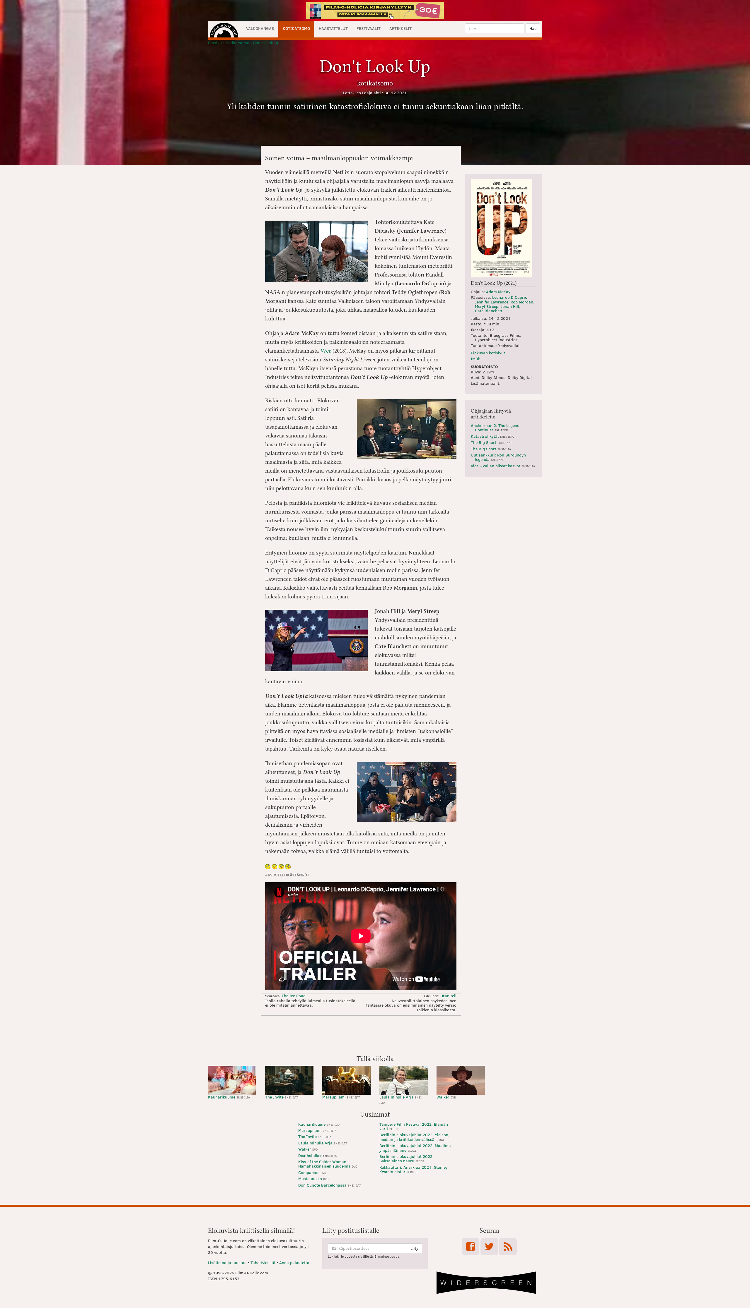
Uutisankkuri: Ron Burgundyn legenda (498, 457)
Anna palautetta (294, 1262)
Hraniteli (448, 995)
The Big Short (491, 442)
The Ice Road (294, 995)
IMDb (475, 358)
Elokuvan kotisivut (488, 353)
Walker (446, 1097)
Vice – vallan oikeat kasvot (503, 465)
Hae (532, 28)
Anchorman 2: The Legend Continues (495, 427)
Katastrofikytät (492, 436)
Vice (325, 350)
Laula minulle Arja (401, 1099)
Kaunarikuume (229, 1097)
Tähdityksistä (262, 1262)
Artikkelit (400, 28)
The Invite (281, 1097)
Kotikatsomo (296, 28)
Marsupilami (341, 1097)
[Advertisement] (375, 1035)
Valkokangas (260, 28)
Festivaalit (369, 28)
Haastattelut (333, 28)
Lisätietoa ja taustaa (227, 1262)
